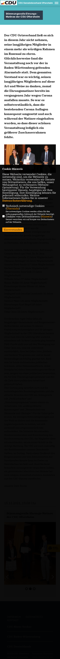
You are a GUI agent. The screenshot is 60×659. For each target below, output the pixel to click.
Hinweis (46, 216)
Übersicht (12, 208)
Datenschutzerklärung (17, 200)
